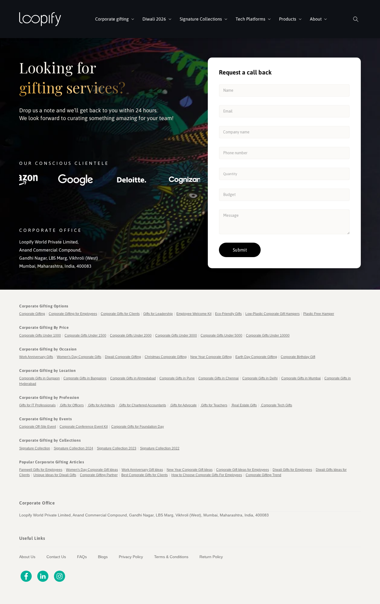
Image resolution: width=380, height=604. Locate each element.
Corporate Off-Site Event (37, 427)
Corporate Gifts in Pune (177, 378)
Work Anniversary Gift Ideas (142, 470)
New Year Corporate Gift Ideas (190, 470)
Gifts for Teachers (214, 405)
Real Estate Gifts (244, 405)
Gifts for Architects (101, 405)
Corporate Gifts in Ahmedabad (133, 378)
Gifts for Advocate (184, 405)
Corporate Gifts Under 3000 (176, 335)
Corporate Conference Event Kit (84, 427)
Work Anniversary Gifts (36, 357)
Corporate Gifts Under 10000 (268, 335)
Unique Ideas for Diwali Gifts (54, 475)
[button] (114, 19)
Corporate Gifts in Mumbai (301, 378)
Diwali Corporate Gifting (123, 357)
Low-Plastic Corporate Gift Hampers (272, 314)
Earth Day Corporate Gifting (256, 357)
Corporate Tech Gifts (276, 405)
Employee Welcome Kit (193, 314)
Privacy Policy (131, 557)
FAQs (82, 557)
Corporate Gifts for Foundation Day (137, 427)
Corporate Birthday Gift (298, 357)
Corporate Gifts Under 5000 (221, 335)
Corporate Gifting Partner (99, 475)
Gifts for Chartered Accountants (142, 405)
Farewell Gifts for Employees (40, 470)
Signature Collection (34, 448)
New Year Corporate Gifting (211, 357)
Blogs (103, 557)
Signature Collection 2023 (116, 448)
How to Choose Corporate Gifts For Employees (206, 475)
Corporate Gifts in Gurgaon (39, 378)
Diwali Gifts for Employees (292, 470)
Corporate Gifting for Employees (73, 314)
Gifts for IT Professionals (37, 405)
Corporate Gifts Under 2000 (131, 335)
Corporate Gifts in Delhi (260, 378)
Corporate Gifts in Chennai (218, 378)
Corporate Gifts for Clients (120, 314)
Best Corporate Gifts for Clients (144, 475)
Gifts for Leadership (158, 314)
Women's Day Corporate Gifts (79, 357)
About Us (27, 557)
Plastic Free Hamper (318, 314)
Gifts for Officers (72, 405)
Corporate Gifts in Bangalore (85, 378)
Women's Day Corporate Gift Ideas (92, 470)
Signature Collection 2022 (159, 448)
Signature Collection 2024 (73, 448)
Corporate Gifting (32, 314)
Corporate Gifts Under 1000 (40, 335)
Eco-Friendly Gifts (228, 314)
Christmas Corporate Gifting (166, 357)
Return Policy (211, 557)
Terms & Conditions (171, 557)
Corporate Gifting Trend (263, 475)
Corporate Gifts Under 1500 (85, 335)
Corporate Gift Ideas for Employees (242, 470)
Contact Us (56, 557)
